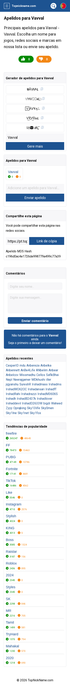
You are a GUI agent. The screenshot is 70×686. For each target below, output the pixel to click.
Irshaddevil (13, 403)
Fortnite (12, 469)
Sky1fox (35, 413)
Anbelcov (12, 375)
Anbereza (32, 365)
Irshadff (51, 389)
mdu (22, 365)
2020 (10, 658)
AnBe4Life (28, 370)
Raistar (11, 552)
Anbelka (45, 365)
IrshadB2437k (26, 398)
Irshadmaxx (40, 384)
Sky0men (47, 408)
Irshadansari (36, 389)
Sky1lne (11, 413)
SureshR (25, 384)
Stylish (11, 516)
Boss (10, 540)
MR (8, 611)
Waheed (56, 403)
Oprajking (19, 408)
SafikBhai (52, 375)
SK (8, 599)
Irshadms (55, 384)
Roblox (11, 563)
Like (9, 492)
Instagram (13, 504)
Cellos (40, 375)
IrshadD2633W (32, 403)
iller (48, 379)
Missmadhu (27, 375)
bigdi (46, 403)
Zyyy (9, 408)
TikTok (11, 481)
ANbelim (42, 370)
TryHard (12, 634)
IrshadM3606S (48, 394)
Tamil (10, 622)
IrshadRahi (13, 394)
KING (10, 528)
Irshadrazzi (29, 394)
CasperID (12, 365)
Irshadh (11, 398)
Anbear (53, 370)
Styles (10, 587)
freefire (11, 433)
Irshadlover (44, 398)
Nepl (9, 379)
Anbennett (13, 370)
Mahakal (12, 646)
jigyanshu (12, 384)
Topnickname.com (24, 5)
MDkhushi (38, 379)
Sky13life (33, 408)
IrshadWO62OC (16, 389)
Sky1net (23, 413)
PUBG (11, 457)
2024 (10, 575)
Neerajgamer (22, 379)
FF (8, 445)
